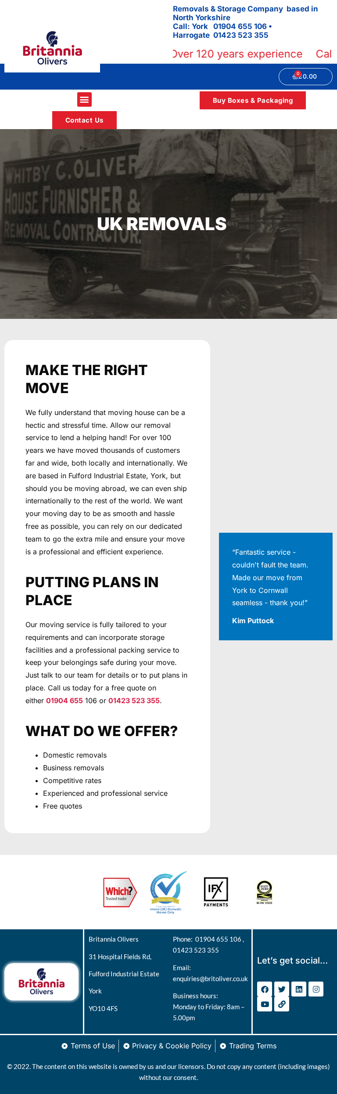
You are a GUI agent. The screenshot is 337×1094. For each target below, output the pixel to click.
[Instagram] (315, 989)
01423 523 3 (236, 35)
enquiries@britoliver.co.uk (210, 978)
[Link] (281, 1004)
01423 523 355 (196, 950)
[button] (84, 99)
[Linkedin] (298, 989)
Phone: (184, 939)
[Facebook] (264, 989)
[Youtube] (264, 1004)
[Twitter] (281, 989)
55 (264, 35)
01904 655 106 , (219, 939)
